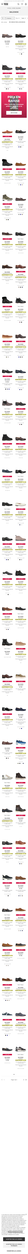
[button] (14, 1074)
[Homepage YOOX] (6, 4)
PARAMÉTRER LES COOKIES (14, 1250)
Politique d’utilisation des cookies (15, 1231)
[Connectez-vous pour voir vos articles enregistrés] (22, 4)
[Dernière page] (25, 1079)
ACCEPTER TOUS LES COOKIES (14, 1239)
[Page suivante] (23, 1079)
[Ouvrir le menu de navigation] (2, 4)
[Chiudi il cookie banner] (26, 1214)
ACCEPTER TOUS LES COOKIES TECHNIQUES (14, 1245)
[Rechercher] (18, 4)
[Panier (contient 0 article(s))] (25, 4)
